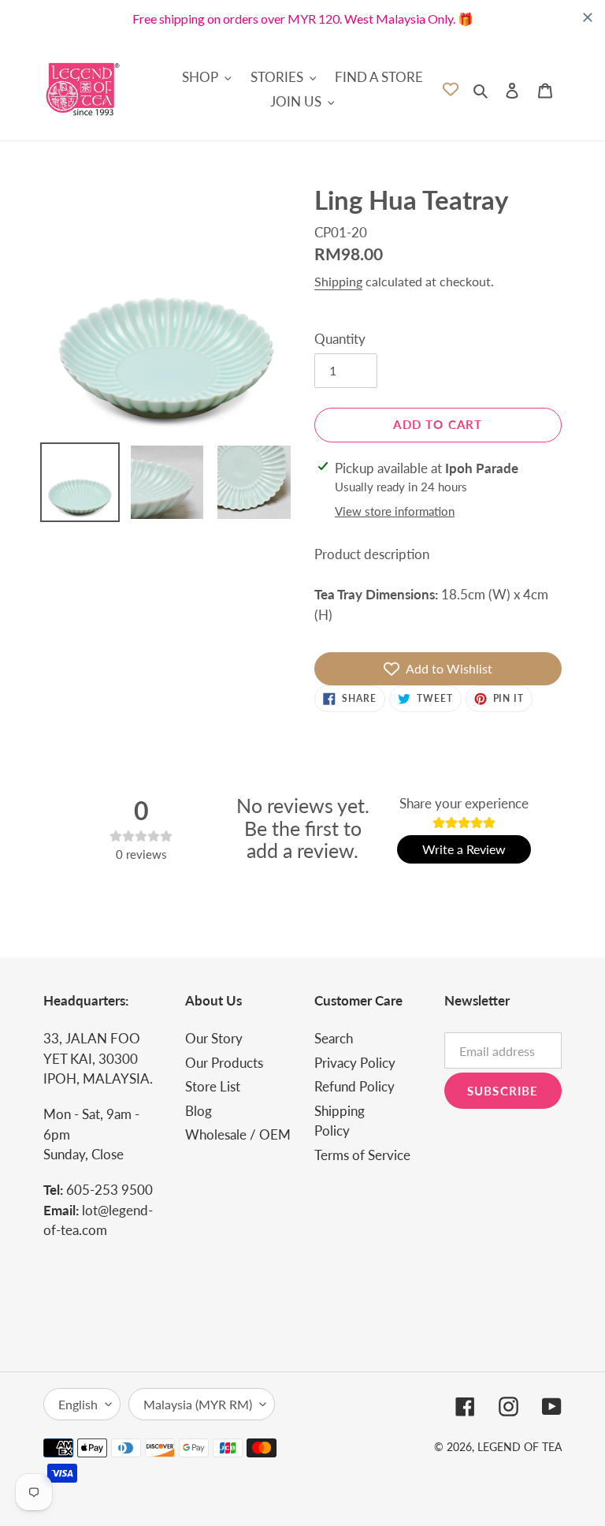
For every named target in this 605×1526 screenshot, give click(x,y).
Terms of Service (362, 1155)
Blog (198, 1111)
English (78, 1404)
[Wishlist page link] (450, 89)
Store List (212, 1086)
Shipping (338, 281)
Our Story (214, 1038)
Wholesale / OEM (238, 1134)
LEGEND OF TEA (519, 1446)
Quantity (340, 338)
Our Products (224, 1062)
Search (333, 1038)
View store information (395, 511)
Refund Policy (354, 1086)
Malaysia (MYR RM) (197, 1404)
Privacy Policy (354, 1062)
